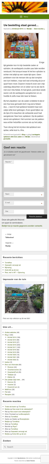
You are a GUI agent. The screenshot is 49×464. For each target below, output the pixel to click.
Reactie (8, 162)
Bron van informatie (11, 364)
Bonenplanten (24, 419)
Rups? (15, 426)
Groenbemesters (13, 369)
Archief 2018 (11, 350)
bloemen (10, 382)
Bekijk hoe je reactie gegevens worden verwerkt (22, 225)
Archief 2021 (11, 357)
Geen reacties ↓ (39, 29)
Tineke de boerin (10, 406)
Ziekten (10, 377)
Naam (7, 194)
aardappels (36, 134)
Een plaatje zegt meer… (13, 379)
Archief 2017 (11, 347)
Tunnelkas (8, 262)
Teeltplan (10, 374)
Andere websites (10, 332)
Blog (23, 134)
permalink (7, 139)
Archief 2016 (11, 345)
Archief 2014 (11, 340)
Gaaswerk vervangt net (13, 265)
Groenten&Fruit (12, 372)
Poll (6, 392)
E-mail (7, 202)
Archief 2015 (11, 342)
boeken (7, 362)
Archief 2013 (11, 337)
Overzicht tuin (12, 387)
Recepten (8, 394)
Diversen (10, 367)
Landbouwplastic (24, 414)
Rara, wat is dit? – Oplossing (15, 272)
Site (6, 211)
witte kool (13, 137)
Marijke (29, 29)
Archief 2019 (11, 352)
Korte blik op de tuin (12, 270)
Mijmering (8, 267)
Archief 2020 (11, 354)
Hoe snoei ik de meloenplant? (22, 409)
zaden (20, 137)
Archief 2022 (11, 359)
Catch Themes (31, 461)
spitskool (7, 137)
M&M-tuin (8, 389)
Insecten (10, 384)
